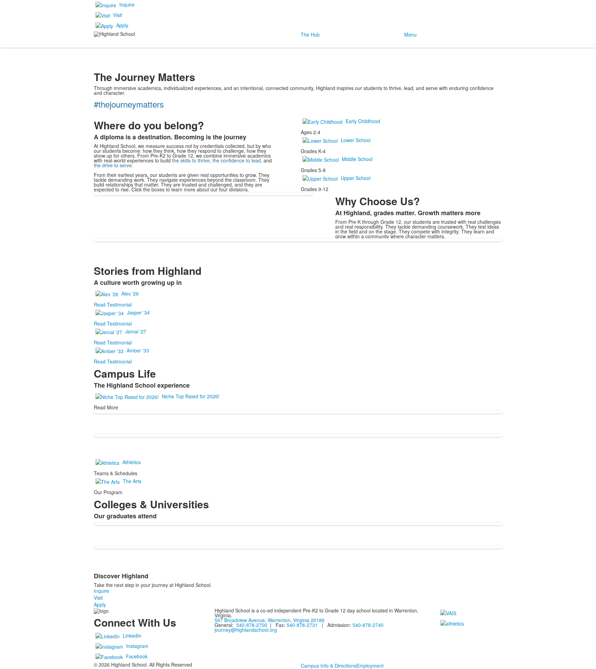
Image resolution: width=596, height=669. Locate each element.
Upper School (355, 177)
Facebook (137, 656)
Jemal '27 (135, 331)
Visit (117, 14)
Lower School (355, 140)
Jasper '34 (138, 312)
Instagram (137, 645)
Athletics (131, 462)
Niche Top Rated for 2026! (190, 396)
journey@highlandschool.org (246, 629)
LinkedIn (132, 635)
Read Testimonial (113, 304)
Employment (370, 665)
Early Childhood (363, 121)
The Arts (132, 481)
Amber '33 (138, 350)
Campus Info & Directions (328, 665)
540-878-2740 (368, 624)
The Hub (310, 34)
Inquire (127, 4)
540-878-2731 (302, 624)
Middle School (357, 159)
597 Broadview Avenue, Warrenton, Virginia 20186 (270, 620)
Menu (410, 34)
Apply (122, 25)
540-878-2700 (251, 624)
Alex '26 (130, 293)
